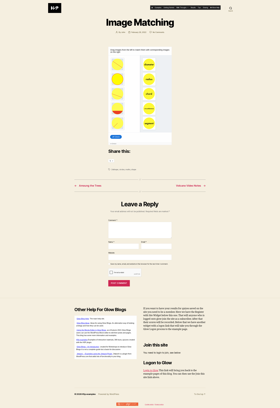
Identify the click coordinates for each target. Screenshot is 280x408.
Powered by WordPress (108, 394)
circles (122, 169)
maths (127, 169)
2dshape (114, 169)
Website (111, 253)
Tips (199, 7)
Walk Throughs (181, 7)
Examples (158, 7)
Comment (112, 220)
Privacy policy (159, 404)
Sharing (205, 7)
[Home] (152, 7)
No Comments (158, 32)
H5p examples (89, 394)
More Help (216, 7)
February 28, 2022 (138, 32)
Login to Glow (150, 370)
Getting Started (169, 7)
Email (144, 242)
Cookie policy (149, 404)
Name (111, 242)
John (123, 32)
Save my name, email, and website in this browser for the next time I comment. (139, 264)
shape (133, 169)
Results (193, 7)
